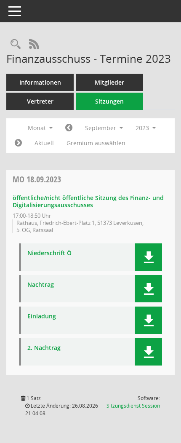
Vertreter (40, 101)
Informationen (40, 82)
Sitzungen (109, 101)
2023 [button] (143, 128)
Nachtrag (40, 284)
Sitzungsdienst (133, 405)
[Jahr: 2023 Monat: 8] (69, 128)
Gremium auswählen (96, 143)
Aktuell (44, 143)
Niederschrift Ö (49, 253)
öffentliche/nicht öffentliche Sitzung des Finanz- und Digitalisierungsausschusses (88, 201)
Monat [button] (38, 128)
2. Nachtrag (44, 348)
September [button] (101, 128)
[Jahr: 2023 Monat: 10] (18, 143)
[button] (148, 257)
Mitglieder (109, 82)
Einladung (41, 316)
